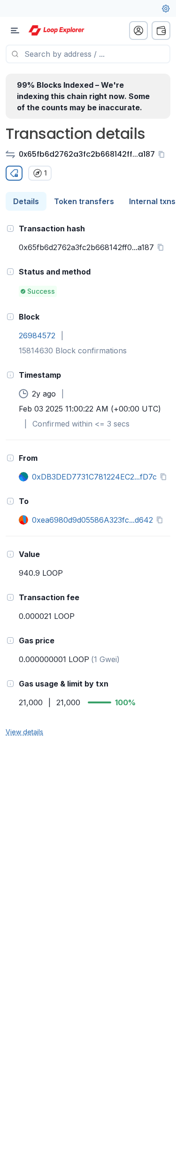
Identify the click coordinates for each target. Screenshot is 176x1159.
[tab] (26, 201)
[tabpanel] (88, 479)
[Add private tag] (14, 173)
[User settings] (165, 8)
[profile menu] (138, 30)
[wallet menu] (161, 30)
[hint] (10, 228)
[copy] (163, 154)
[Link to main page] (56, 30)
